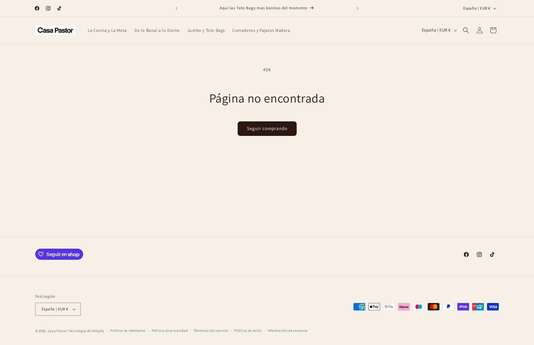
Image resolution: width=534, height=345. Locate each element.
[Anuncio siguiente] (357, 8)
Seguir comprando (267, 128)
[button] (466, 30)
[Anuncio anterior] (176, 8)
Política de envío (247, 330)
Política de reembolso (128, 330)
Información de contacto (288, 330)
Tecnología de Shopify (86, 331)
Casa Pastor (58, 331)
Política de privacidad (170, 330)
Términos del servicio (211, 330)
